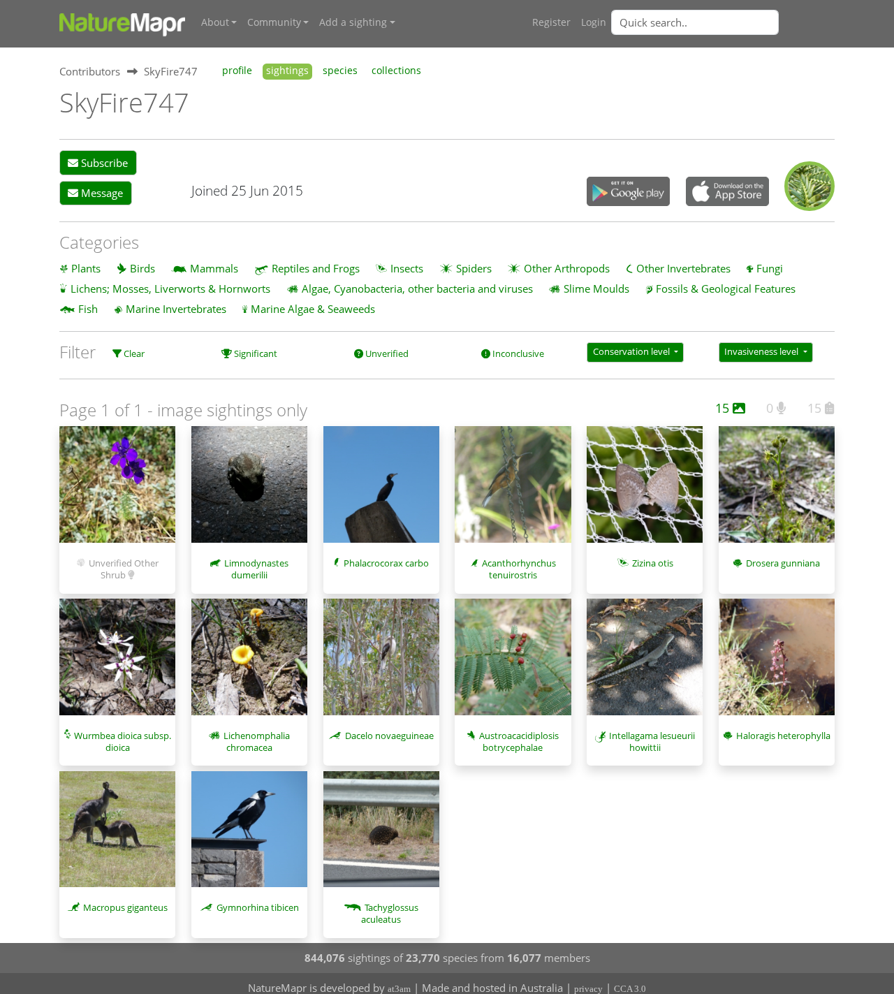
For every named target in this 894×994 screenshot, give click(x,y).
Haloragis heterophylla (783, 735)
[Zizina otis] (645, 491)
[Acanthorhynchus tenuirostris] (513, 491)
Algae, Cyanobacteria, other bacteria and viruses (417, 288)
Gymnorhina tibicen (258, 907)
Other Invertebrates (683, 268)
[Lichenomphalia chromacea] (249, 664)
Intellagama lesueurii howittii (652, 741)
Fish (88, 309)
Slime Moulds (596, 288)
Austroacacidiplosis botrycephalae (519, 741)
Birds (142, 268)
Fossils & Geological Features (726, 288)
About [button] (215, 22)
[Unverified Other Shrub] (117, 491)
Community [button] (274, 22)
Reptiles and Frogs (316, 268)
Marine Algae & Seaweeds (313, 309)
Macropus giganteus (125, 907)
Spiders (474, 268)
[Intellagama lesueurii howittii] (645, 664)
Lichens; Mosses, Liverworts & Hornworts (170, 288)
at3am (399, 989)
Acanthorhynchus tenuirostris (519, 569)
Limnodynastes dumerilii (256, 569)
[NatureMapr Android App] (628, 193)
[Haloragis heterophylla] (777, 664)
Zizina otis (652, 563)
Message (100, 193)
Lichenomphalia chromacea (257, 741)
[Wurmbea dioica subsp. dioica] (117, 664)
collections (396, 70)
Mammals (214, 268)
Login (593, 22)
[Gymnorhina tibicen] (249, 836)
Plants (86, 268)
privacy (588, 989)
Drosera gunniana (783, 563)
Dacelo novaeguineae (389, 735)
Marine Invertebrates (176, 309)
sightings (287, 70)
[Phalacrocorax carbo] (381, 491)
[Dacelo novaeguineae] (381, 664)
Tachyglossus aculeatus (389, 913)
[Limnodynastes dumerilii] (249, 491)
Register (551, 22)
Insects (406, 268)
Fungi (769, 268)
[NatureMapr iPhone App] (727, 193)
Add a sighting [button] (353, 22)
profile (237, 70)
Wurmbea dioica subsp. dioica (122, 741)
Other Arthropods (567, 268)
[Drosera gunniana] (777, 491)
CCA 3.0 (630, 989)
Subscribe (103, 163)
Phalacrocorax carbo (386, 563)
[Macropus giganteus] (117, 836)
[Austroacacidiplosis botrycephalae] (513, 664)
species (340, 70)
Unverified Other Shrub (124, 569)
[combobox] (723, 22)
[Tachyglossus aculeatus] (381, 836)
